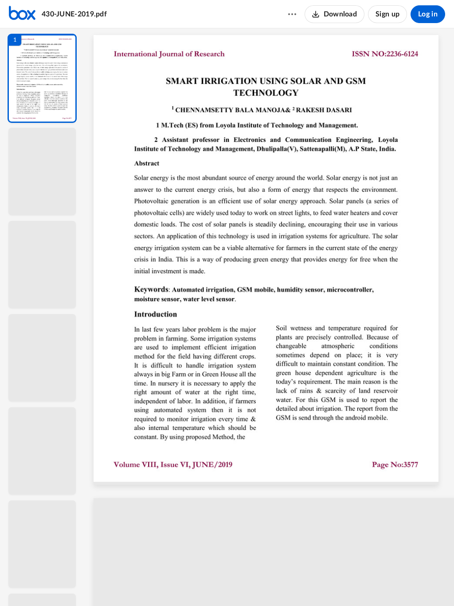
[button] (42, 78)
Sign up (387, 14)
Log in (428, 14)
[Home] (22, 14)
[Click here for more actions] (292, 14)
